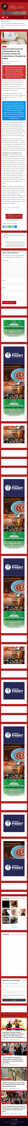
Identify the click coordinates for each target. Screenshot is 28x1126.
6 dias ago (6, 1064)
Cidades (4, 46)
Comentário (5, 260)
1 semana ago (7, 1113)
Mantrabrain (14, 1124)
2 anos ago (6, 61)
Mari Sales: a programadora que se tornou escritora (14, 236)
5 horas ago (6, 1039)
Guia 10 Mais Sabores (17, 1028)
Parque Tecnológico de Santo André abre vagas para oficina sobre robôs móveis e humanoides (13, 1084)
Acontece (5, 1028)
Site (3, 294)
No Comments (7, 63)
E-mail (4, 287)
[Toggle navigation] (7, 17)
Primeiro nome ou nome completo (10, 983)
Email (3, 989)
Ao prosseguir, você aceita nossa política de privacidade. (13, 996)
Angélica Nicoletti (15, 61)
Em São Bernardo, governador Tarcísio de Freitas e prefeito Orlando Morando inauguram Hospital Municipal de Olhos (14, 243)
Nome (4, 280)
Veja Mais (14, 927)
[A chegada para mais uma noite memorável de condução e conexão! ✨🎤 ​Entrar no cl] (6, 912)
